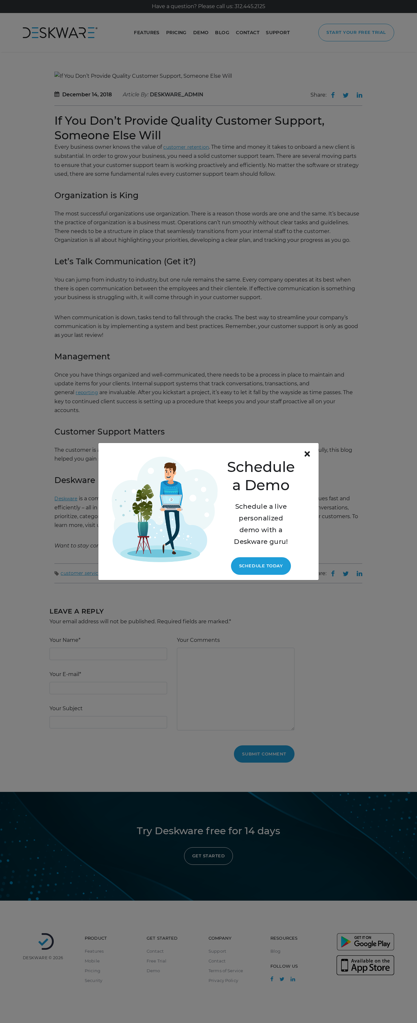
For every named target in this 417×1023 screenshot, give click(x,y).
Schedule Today (261, 565)
